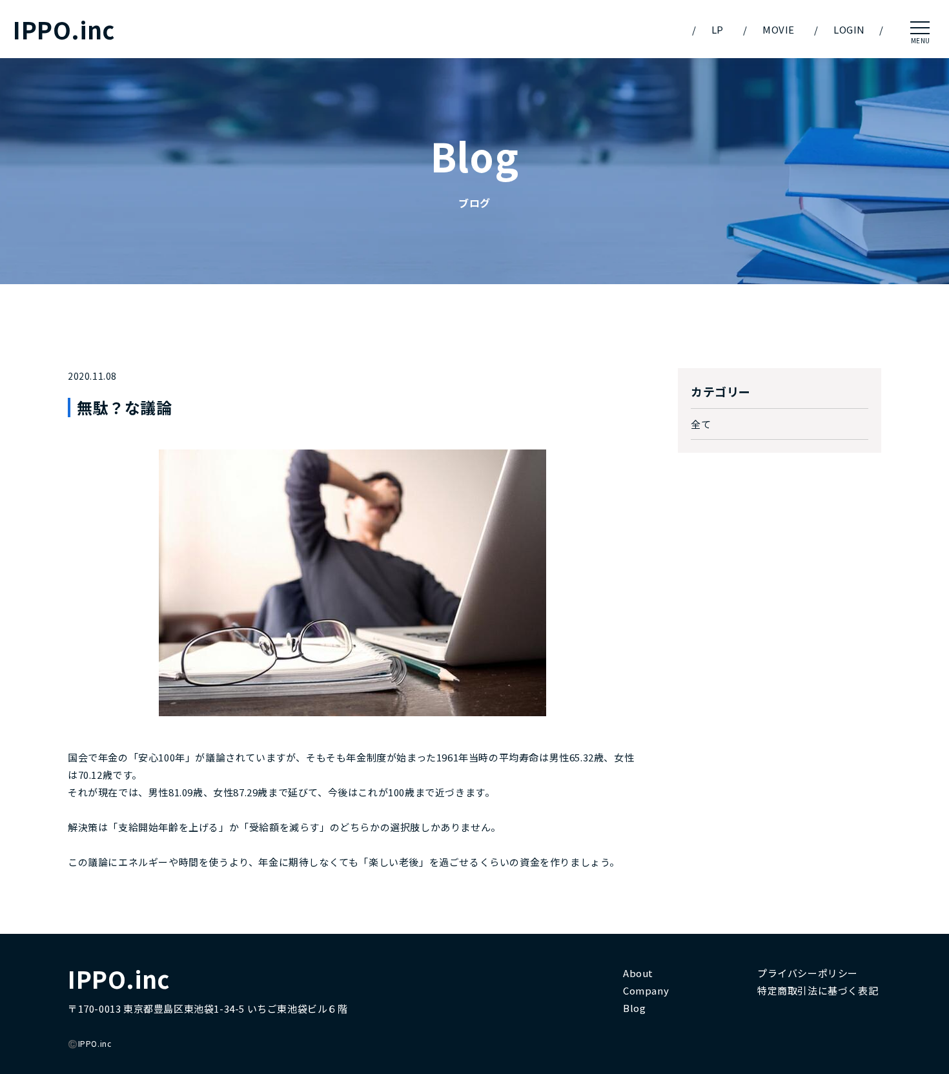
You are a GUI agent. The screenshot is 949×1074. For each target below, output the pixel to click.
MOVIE (778, 29)
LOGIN (849, 29)
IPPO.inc (64, 29)
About (638, 973)
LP (717, 29)
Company (646, 990)
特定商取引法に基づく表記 (817, 990)
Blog (634, 1008)
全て (701, 424)
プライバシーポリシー (807, 973)
